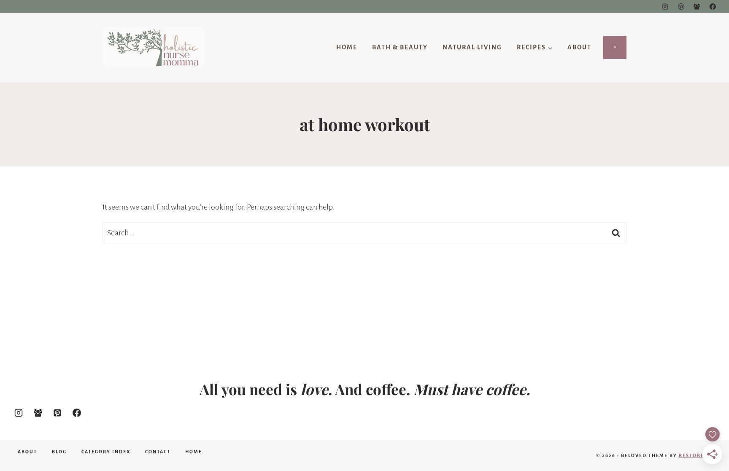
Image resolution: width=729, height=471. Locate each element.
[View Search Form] (615, 47)
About (579, 47)
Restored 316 (699, 455)
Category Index (105, 451)
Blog (59, 451)
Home (346, 47)
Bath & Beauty (400, 47)
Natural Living (472, 47)
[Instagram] (665, 6)
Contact (157, 451)
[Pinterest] (681, 6)
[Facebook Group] (697, 6)
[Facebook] (712, 6)
